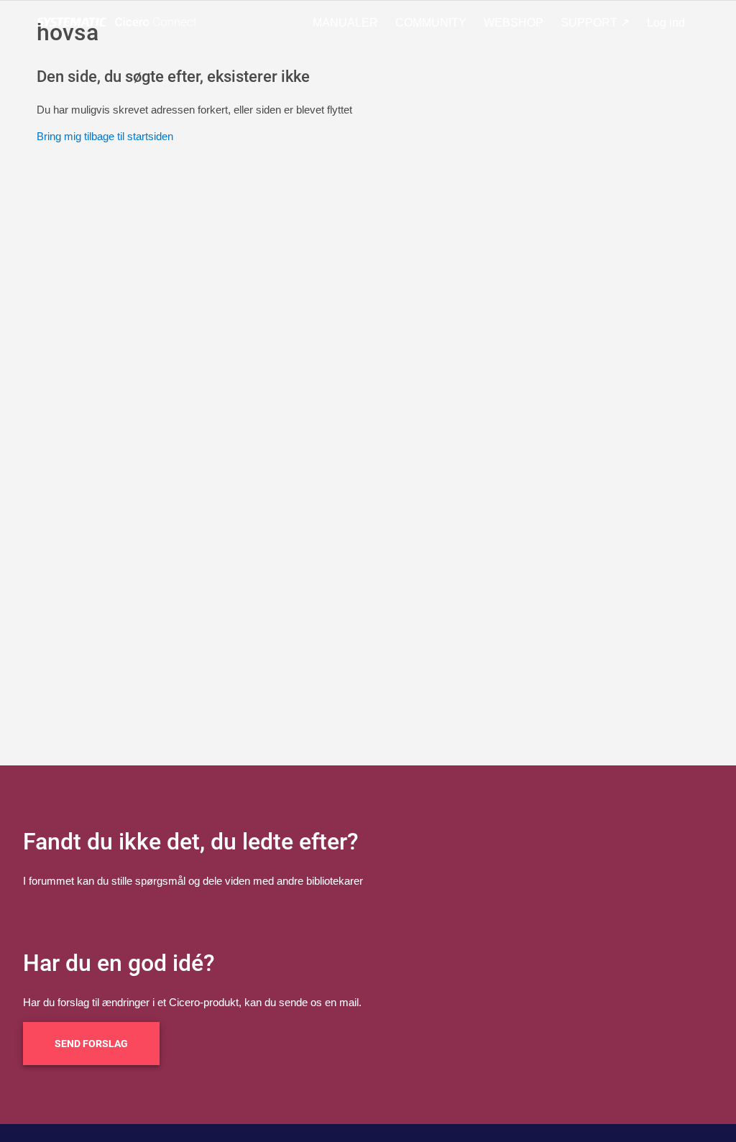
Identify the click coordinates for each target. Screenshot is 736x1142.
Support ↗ (595, 23)
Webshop (513, 23)
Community (430, 23)
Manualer (345, 23)
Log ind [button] (666, 23)
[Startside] (119, 23)
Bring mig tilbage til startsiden (105, 136)
